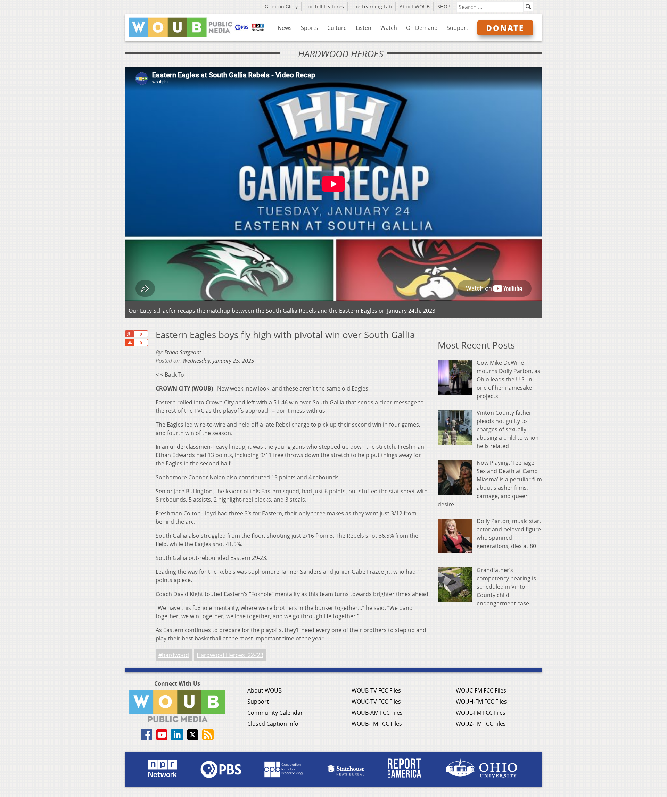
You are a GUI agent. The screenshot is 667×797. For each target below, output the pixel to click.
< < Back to (170, 374)
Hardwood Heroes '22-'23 (230, 655)
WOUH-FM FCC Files (481, 701)
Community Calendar (275, 712)
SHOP (443, 6)
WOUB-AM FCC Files (377, 712)
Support (457, 28)
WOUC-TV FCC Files (376, 701)
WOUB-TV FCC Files (376, 690)
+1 (129, 333)
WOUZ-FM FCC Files (481, 724)
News (285, 28)
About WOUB (415, 6)
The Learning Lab (372, 6)
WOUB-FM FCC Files (377, 724)
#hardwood (173, 655)
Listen (363, 28)
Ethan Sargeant (182, 352)
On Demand (422, 28)
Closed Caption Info (272, 724)
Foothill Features (324, 6)
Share (129, 342)
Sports (309, 28)
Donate (505, 28)
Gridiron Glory (281, 6)
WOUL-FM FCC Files (480, 712)
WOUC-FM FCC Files (481, 690)
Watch (388, 28)
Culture (337, 28)
